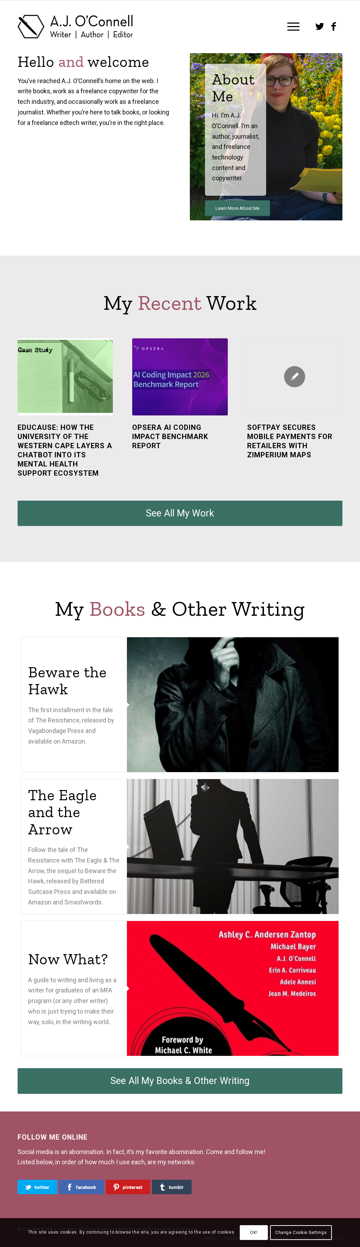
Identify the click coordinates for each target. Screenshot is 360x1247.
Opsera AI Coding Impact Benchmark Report (170, 436)
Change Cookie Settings (301, 1232)
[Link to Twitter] (319, 26)
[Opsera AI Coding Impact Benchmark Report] (179, 376)
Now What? (68, 959)
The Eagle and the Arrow (62, 811)
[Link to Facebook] (333, 26)
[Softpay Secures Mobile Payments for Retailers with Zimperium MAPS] (294, 376)
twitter (42, 1187)
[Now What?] (233, 988)
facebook (86, 1187)
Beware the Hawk (67, 680)
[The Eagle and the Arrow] (233, 846)
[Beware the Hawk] (233, 704)
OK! (253, 1232)
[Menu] (291, 26)
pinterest (132, 1187)
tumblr (176, 1187)
